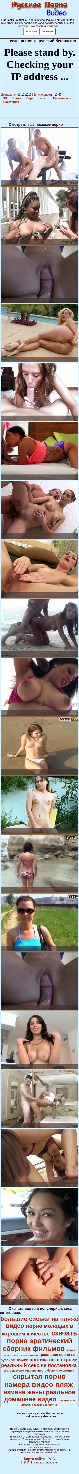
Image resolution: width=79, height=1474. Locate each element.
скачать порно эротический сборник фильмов (40, 1340)
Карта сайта (34, 1459)
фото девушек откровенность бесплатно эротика (39, 1370)
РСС (51, 1459)
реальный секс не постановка (39, 1365)
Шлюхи (16, 98)
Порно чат (47, 31)
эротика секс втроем (54, 1359)
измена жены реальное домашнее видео (39, 1396)
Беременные (62, 98)
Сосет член (11, 102)
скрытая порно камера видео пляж (39, 1380)
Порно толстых (37, 98)
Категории (31, 31)
